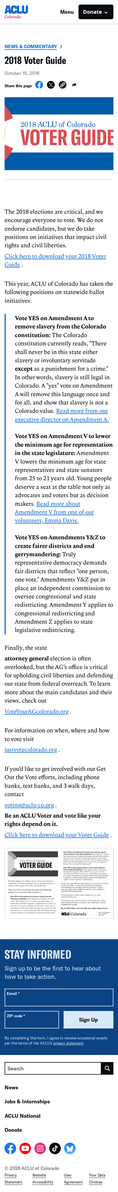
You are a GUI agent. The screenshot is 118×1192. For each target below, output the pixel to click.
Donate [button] (92, 11)
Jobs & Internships (27, 1101)
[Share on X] (51, 87)
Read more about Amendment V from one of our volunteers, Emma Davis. (54, 512)
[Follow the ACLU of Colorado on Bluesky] (70, 1149)
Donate (13, 1130)
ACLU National (22, 1116)
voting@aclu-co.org (29, 804)
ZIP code (16, 1015)
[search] (107, 1068)
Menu (67, 12)
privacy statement (68, 1043)
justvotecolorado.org (31, 749)
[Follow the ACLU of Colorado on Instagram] (40, 1149)
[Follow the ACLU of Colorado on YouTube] (25, 1149)
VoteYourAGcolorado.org (36, 711)
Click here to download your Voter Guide (57, 834)
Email (13, 993)
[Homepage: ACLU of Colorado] (25, 11)
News (11, 1087)
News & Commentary (31, 46)
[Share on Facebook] (39, 87)
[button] (62, 85)
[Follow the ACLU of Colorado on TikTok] (55, 1149)
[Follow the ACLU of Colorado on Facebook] (10, 1149)
